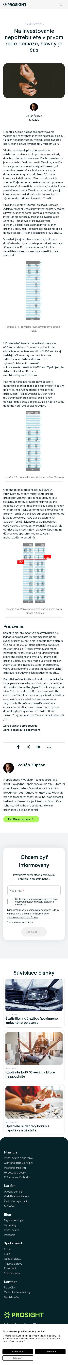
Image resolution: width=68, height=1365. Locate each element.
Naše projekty (12, 1258)
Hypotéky (10, 1225)
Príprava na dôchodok (17, 1177)
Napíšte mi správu (19, 819)
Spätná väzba (12, 1273)
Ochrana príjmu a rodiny (19, 1162)
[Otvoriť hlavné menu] (61, 5)
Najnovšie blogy (13, 1220)
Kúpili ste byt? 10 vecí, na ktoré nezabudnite (30, 1074)
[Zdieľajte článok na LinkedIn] (38, 746)
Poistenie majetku (15, 1167)
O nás (7, 1249)
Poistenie (9, 1234)
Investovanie (11, 1230)
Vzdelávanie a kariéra (16, 1196)
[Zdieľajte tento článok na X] (29, 746)
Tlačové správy (13, 1263)
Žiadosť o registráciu (16, 1201)
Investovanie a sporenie (18, 1158)
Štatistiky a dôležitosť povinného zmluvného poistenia (31, 1020)
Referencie (10, 1268)
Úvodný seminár (14, 1191)
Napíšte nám (11, 1297)
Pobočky (9, 1287)
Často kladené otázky (17, 1292)
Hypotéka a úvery (15, 1172)
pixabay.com (32, 730)
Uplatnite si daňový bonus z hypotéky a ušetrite (27, 1128)
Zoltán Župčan (34, 115)
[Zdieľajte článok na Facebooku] (19, 746)
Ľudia (7, 1254)
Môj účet (9, 1206)
